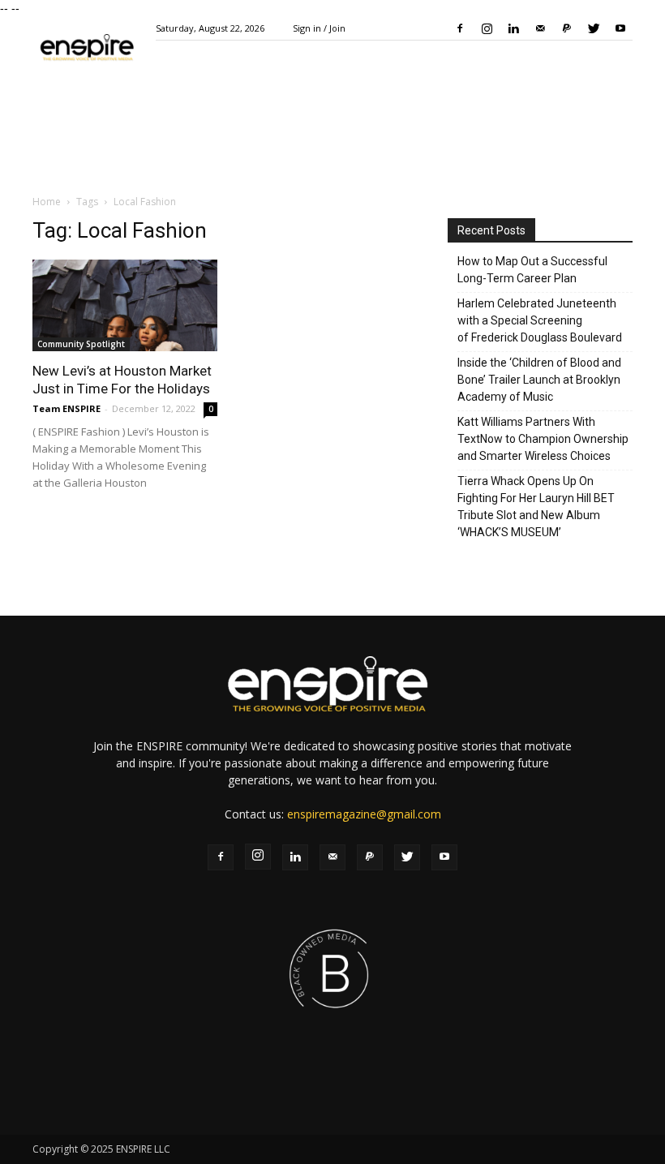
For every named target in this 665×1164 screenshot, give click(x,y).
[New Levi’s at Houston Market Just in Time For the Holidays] (124, 305)
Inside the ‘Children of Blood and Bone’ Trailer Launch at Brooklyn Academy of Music (539, 379)
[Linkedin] (513, 28)
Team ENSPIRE (66, 408)
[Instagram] (486, 28)
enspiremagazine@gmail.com (364, 814)
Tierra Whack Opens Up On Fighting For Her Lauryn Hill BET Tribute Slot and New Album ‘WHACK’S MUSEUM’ (536, 507)
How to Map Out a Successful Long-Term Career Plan (532, 270)
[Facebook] (460, 28)
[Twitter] (593, 28)
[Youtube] (620, 28)
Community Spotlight (81, 344)
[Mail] (540, 28)
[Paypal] (567, 28)
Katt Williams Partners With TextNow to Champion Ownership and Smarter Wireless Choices (543, 438)
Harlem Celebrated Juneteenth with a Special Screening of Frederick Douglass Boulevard (539, 320)
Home (46, 201)
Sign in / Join (319, 28)
